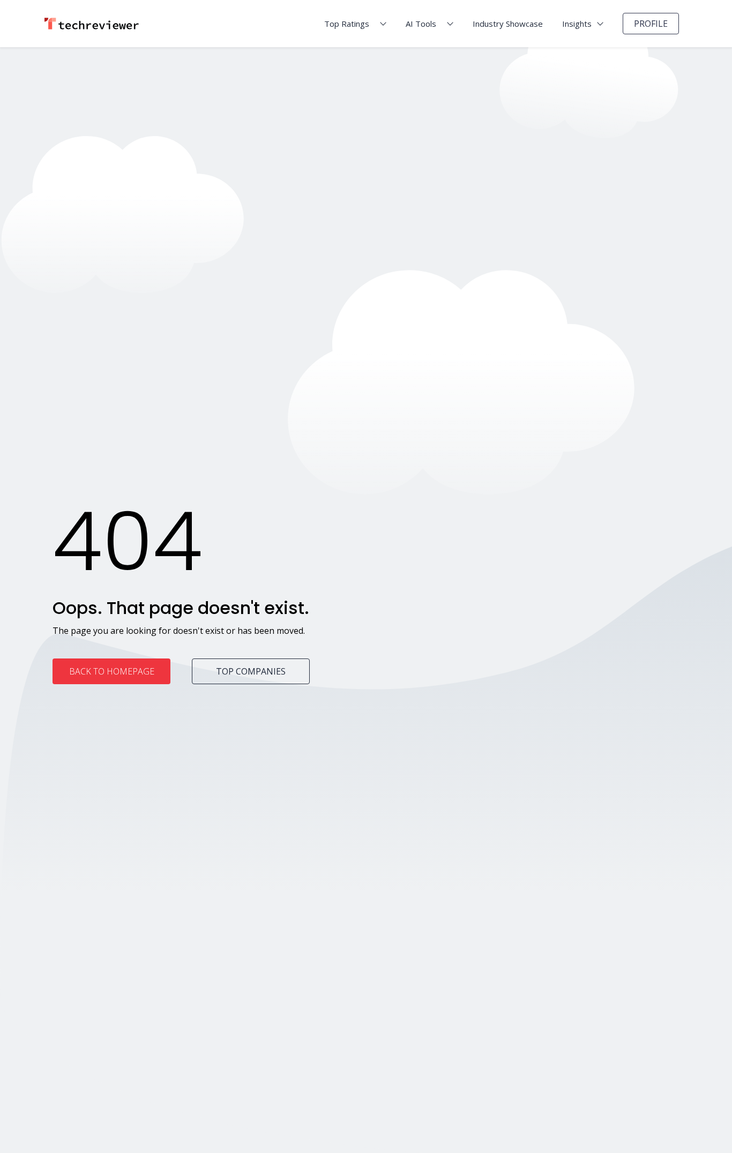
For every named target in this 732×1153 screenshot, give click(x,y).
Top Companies (251, 671)
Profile (651, 23)
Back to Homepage (111, 671)
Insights (577, 23)
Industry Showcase (508, 23)
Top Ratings (346, 23)
